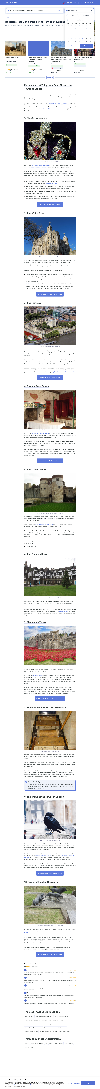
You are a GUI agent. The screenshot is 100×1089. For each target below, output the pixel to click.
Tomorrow (86, 15)
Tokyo (32, 1047)
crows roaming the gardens (43, 855)
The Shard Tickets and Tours (31, 1031)
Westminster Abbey (51, 183)
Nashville (27, 1047)
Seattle (56, 1043)
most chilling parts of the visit (44, 524)
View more (50, 77)
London (7, 17)
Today (72, 15)
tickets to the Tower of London (44, 109)
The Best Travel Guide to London (42, 1012)
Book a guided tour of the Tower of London (50, 873)
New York (27, 1043)
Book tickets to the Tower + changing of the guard (50, 698)
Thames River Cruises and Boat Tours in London (52, 1020)
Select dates (72, 11)
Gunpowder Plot (64, 611)
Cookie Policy (15, 1084)
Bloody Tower (37, 675)
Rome (32, 1043)
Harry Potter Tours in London (61, 1016)
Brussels (61, 1043)
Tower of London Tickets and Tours (44, 1016)
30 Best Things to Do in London (32, 1020)
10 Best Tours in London (64, 1031)
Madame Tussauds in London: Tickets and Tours (55, 1027)
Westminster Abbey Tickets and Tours (33, 1024)
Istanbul (50, 1043)
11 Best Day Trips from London (51, 1024)
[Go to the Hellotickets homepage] (12, 2)
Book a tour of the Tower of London (50, 377)
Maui (66, 1043)
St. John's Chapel (31, 284)
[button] (15, 57)
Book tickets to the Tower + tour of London (50, 294)
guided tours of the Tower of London (64, 372)
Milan (46, 1043)
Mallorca (41, 1043)
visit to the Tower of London (40, 165)
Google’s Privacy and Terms (26, 1084)
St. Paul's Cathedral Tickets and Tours (48, 1031)
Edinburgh (71, 1043)
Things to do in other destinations (42, 1039)
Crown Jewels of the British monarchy (35, 167)
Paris (36, 1043)
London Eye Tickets (29, 1016)
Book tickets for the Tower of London (50, 204)
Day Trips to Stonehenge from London (34, 1027)
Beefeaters (48, 370)
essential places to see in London (57, 103)
